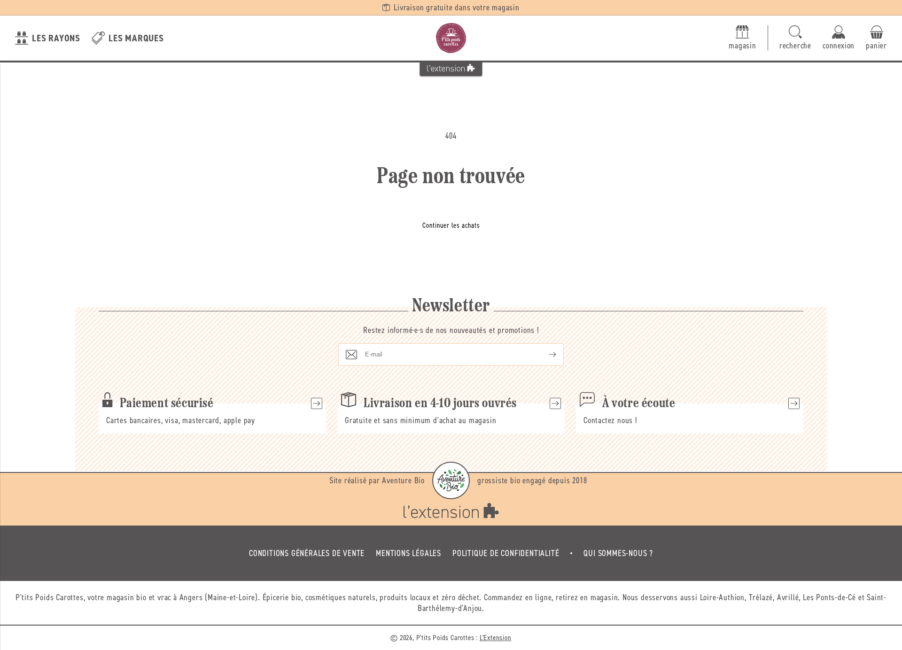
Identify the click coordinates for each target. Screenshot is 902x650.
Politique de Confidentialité (505, 553)
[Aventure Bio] (451, 480)
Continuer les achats (451, 225)
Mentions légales (408, 553)
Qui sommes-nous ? (618, 553)
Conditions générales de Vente (307, 553)
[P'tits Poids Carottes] (451, 38)
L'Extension (496, 637)
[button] (795, 38)
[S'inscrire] (545, 354)
